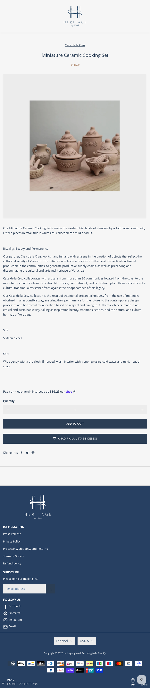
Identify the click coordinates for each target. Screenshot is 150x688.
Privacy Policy (12, 541)
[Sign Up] (50, 588)
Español (62, 641)
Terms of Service (14, 556)
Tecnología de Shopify (94, 653)
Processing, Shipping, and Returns (25, 549)
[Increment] (142, 409)
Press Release (12, 534)
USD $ (84, 641)
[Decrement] (7, 409)
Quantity (8, 401)
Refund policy (12, 563)
